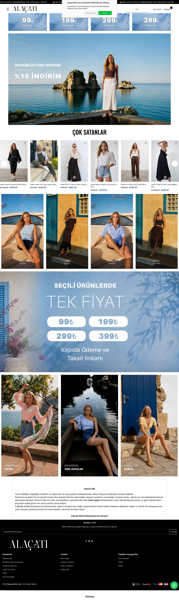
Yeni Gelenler (123, 558)
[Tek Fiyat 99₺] (27, 22)
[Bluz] (22, 231)
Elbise (120, 566)
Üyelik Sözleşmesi (10, 566)
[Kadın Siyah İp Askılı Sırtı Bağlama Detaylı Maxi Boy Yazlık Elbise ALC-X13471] (104, 161)
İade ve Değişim (67, 566)
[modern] (29, 425)
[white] (28, 544)
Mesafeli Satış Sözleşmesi (13, 562)
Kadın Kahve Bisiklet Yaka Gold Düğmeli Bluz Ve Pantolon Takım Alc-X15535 (165, 143)
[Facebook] (86, 541)
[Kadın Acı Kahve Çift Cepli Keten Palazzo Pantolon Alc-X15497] (74, 161)
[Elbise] (67, 231)
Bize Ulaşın (65, 558)
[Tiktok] (92, 541)
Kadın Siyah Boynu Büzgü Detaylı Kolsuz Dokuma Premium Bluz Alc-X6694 (135, 143)
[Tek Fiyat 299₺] (110, 22)
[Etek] (157, 231)
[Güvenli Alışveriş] (154, 584)
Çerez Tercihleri (9, 569)
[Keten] (89, 425)
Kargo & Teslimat (67, 562)
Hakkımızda (7, 558)
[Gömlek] (112, 231)
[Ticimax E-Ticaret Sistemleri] (89, 597)
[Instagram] (89, 541)
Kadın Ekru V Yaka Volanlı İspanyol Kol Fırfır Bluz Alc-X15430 (14, 184)
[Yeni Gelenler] (89, 79)
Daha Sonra (91, 13)
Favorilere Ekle (25, 143)
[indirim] (89, 321)
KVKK (5, 573)
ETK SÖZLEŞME (8, 577)
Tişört (120, 562)
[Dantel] (149, 425)
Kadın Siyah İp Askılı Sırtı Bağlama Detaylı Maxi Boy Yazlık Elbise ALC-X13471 (104, 184)
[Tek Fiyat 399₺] (151, 22)
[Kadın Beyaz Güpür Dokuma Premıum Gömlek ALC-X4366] (44, 161)
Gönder (173, 532)
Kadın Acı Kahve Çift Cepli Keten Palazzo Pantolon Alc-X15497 (74, 184)
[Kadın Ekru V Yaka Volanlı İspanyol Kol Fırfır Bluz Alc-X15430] (14, 161)
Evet (105, 13)
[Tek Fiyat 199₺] (69, 22)
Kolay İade (65, 569)
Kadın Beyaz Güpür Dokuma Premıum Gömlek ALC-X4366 (44, 184)
